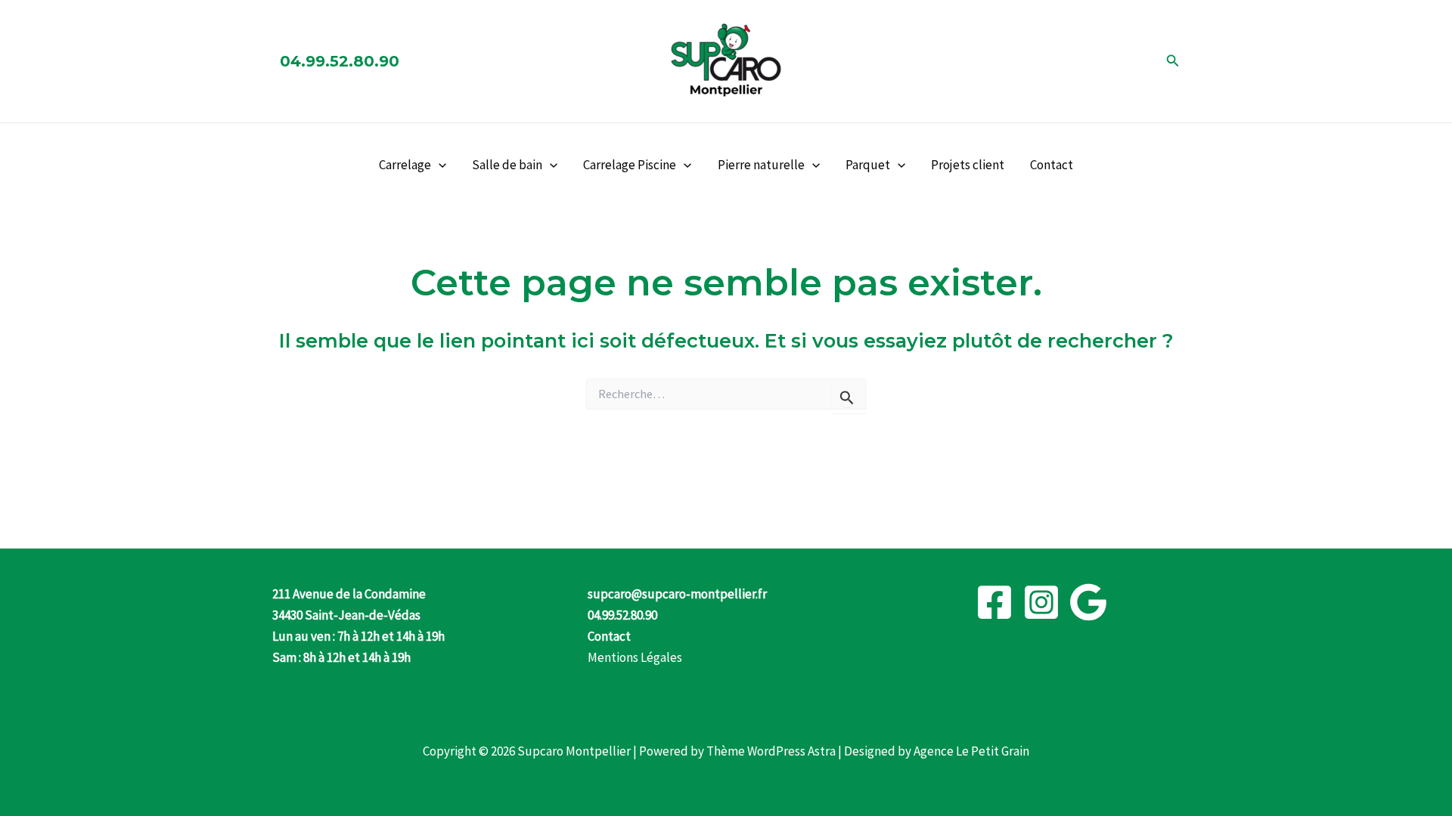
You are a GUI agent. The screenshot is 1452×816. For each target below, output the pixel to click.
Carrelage (405, 164)
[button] (1173, 61)
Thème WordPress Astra (771, 751)
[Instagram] (1041, 602)
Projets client (967, 164)
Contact (1051, 164)
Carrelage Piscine (629, 164)
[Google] (1088, 602)
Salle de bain (507, 164)
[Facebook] (994, 602)
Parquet (867, 164)
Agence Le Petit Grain (971, 751)
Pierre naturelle (761, 164)
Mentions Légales (635, 657)
